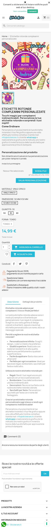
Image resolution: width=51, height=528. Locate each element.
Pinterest (26, 263)
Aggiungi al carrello (29, 247)
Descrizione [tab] (13, 302)
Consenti (32, 11)
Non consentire (19, 11)
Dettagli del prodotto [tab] (32, 302)
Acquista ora (22, 254)
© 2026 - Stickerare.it (11, 524)
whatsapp (31, 137)
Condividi (13, 263)
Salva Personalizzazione (32, 180)
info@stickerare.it (10, 137)
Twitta (20, 263)
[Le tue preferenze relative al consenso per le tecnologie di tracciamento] (46, 523)
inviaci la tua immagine (11, 163)
